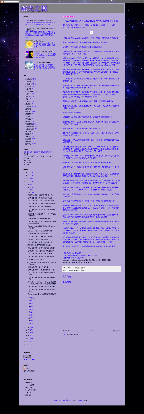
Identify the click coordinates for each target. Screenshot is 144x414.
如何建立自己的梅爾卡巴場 (43, 52)
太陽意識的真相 (39, 41)
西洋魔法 (28, 121)
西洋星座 (28, 119)
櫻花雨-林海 (27, 162)
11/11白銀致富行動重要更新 (36, 259)
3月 (29, 318)
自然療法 (28, 116)
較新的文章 (66, 331)
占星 (26, 99)
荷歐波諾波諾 (29, 129)
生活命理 (28, 101)
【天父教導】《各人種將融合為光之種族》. (41, 251)
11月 (29, 192)
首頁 (91, 331)
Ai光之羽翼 (29, 387)
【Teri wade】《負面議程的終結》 (38, 233)
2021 (28, 181)
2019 (28, 187)
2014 (28, 338)
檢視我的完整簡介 (29, 371)
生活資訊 (28, 104)
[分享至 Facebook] (82, 268)
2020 (28, 184)
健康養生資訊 (29, 126)
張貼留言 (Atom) (72, 334)
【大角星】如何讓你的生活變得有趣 (39, 206)
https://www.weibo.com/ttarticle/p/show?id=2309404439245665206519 (87, 260)
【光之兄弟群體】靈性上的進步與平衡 (39, 242)
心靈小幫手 (29, 91)
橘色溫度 (26, 158)
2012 (28, 344)
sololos (73, 400)
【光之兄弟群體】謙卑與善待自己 (38, 267)
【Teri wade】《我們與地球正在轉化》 (39, 218)
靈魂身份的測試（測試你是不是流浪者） (39, 20)
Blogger (86, 400)
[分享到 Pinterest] (84, 268)
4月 (29, 315)
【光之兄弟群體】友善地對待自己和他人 (40, 254)
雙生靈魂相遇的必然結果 (42, 62)
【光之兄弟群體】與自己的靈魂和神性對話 (41, 286)
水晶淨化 (28, 96)
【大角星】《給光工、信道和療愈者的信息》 (41, 270)
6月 (29, 309)
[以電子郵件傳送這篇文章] (76, 268)
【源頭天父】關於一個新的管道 (37, 239)
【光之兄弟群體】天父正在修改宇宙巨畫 (40, 201)
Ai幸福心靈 (29, 382)
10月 (29, 298)
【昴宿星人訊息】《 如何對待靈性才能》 (40, 195)
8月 (29, 303)
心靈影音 (28, 94)
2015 (28, 336)
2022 (28, 178)
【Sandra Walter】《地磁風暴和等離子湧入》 (42, 294)
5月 (29, 312)
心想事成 (28, 89)
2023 (28, 176)
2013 (28, 341)
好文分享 (28, 111)
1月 (29, 323)
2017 (28, 330)
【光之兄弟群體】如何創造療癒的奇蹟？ (40, 231)
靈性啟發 (83, 270)
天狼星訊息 (29, 84)
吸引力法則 (29, 124)
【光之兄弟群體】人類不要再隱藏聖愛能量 (41, 203)
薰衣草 (26, 154)
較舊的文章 (116, 331)
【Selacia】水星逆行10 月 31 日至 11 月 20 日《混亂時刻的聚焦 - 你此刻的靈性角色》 (42, 283)
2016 (28, 333)
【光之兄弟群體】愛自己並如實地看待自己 (41, 248)
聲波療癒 (28, 141)
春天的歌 (26, 164)
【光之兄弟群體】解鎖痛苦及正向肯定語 (40, 256)
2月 (29, 320)
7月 (29, 306)
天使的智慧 (29, 79)
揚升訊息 (77, 270)
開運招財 (28, 134)
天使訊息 (28, 81)
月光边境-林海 (28, 160)
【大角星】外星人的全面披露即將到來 (39, 198)
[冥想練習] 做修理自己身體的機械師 (39, 245)
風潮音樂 (28, 395)
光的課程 (28, 109)
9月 (29, 300)
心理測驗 (28, 86)
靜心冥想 (28, 139)
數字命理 (28, 136)
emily (27, 368)
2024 (28, 173)
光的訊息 (70, 270)
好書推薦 (28, 114)
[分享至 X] (80, 268)
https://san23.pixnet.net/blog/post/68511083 (77, 262)
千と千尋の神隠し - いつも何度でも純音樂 (37, 156)
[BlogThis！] (78, 268)
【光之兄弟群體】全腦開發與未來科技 (39, 236)
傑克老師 (28, 392)
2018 (28, 327)
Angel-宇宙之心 (30, 385)
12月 (29, 189)
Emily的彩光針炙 (30, 390)
